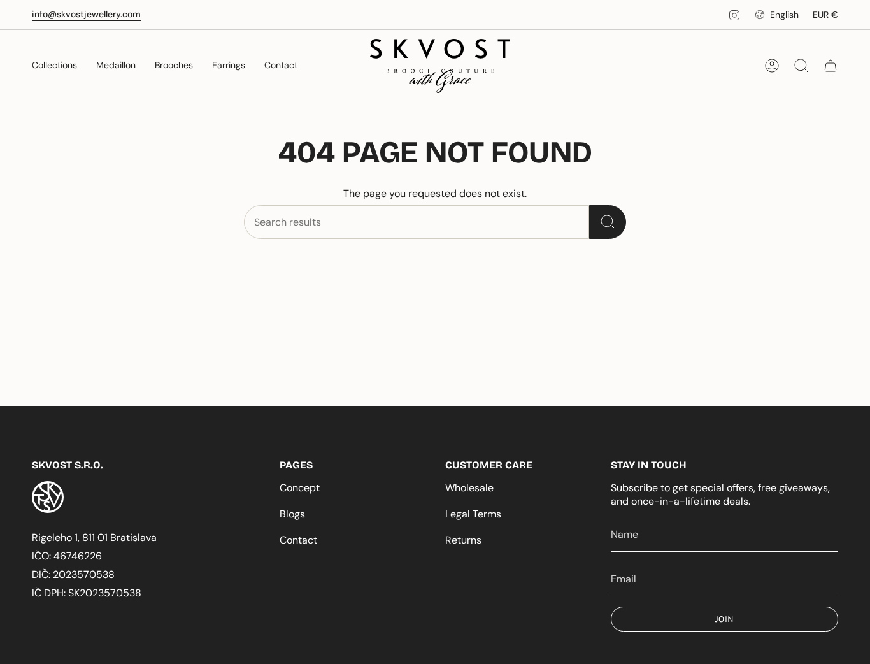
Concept (300, 487)
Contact (298, 540)
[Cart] (830, 65)
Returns (463, 540)
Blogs (292, 514)
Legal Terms (473, 514)
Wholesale (469, 487)
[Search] (607, 222)
